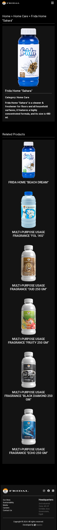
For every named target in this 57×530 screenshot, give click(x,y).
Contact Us (7, 510)
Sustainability (8, 503)
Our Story (6, 500)
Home (6, 16)
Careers (6, 508)
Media (5, 505)
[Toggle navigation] (52, 3)
